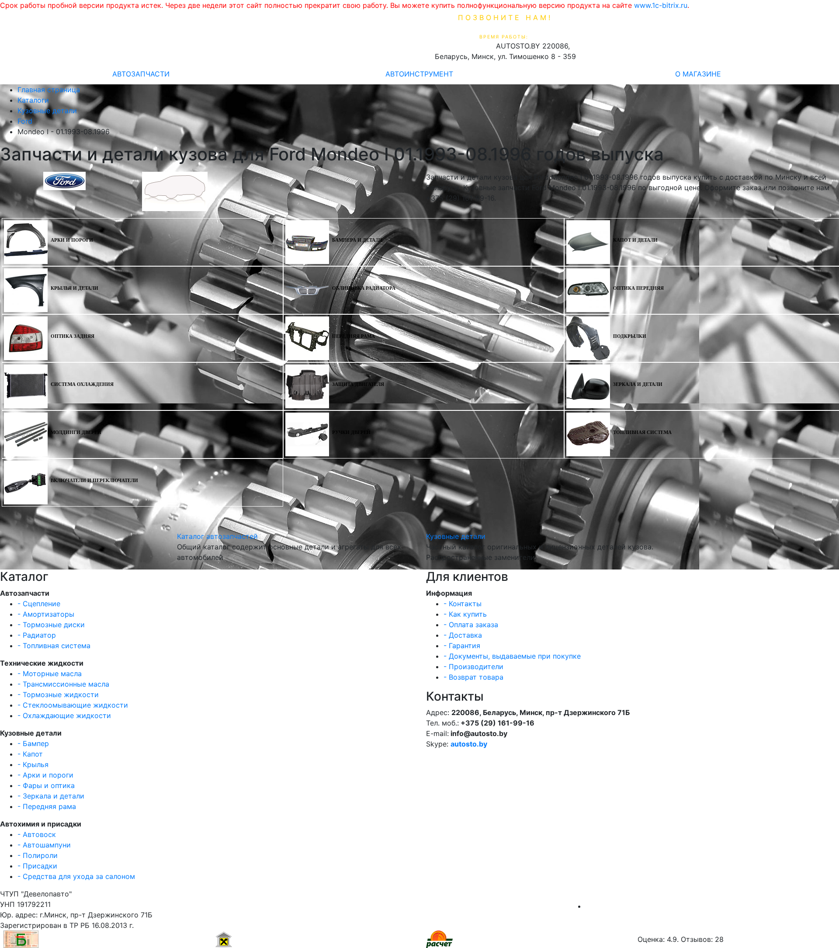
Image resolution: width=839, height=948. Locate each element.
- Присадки (37, 865)
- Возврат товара (473, 677)
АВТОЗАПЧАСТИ (141, 73)
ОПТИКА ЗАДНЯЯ (72, 336)
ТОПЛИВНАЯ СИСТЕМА (642, 432)
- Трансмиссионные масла (63, 684)
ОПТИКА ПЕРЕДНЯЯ (638, 288)
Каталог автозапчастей (217, 536)
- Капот (30, 754)
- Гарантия (462, 645)
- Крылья (33, 764)
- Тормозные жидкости (58, 694)
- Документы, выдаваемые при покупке (512, 656)
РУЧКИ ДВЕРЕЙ (351, 432)
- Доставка (463, 635)
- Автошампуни (44, 844)
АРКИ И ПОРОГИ (72, 240)
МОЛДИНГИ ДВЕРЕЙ (76, 432)
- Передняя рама (46, 806)
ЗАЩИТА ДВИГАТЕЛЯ (358, 384)
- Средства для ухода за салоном (76, 876)
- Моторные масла (49, 673)
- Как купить (465, 614)
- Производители (473, 666)
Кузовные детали (455, 536)
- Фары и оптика (46, 785)
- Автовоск (36, 834)
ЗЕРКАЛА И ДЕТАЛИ (637, 384)
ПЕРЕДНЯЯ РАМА (353, 336)
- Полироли (37, 855)
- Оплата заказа (471, 624)
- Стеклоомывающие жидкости (72, 705)
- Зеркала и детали (50, 796)
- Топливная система (53, 645)
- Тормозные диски (51, 624)
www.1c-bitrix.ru (660, 5)
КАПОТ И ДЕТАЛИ (635, 240)
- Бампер (33, 743)
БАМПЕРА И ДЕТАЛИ (357, 240)
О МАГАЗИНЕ (698, 73)
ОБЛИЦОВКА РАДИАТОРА (363, 288)
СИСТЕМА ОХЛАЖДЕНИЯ (82, 384)
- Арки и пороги (45, 775)
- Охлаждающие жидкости (64, 715)
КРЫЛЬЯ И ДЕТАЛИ (74, 288)
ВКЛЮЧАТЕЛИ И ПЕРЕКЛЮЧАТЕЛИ (94, 480)
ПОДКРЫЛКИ (629, 336)
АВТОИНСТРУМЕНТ (419, 73)
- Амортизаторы (45, 614)
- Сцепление (38, 603)
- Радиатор (36, 635)
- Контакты (463, 603)
